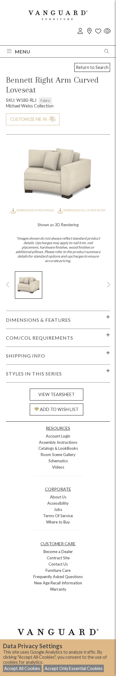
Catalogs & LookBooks (58, 448)
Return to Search (92, 67)
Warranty (58, 589)
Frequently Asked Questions (58, 576)
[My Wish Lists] (98, 31)
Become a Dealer (58, 551)
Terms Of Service (58, 515)
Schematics (58, 460)
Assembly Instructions (58, 442)
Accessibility (58, 503)
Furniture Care (58, 570)
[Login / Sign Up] (80, 31)
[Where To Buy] (89, 31)
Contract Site (58, 557)
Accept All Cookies (22, 668)
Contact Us (58, 564)
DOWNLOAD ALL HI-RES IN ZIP (84, 210)
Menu (22, 51)
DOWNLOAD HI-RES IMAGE (35, 210)
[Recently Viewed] (107, 31)
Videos (58, 467)
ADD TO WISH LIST (59, 409)
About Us (58, 497)
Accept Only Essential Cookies (74, 668)
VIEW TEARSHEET (56, 394)
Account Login (58, 436)
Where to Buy (58, 522)
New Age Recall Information (58, 582)
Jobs (58, 509)
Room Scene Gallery (58, 454)
